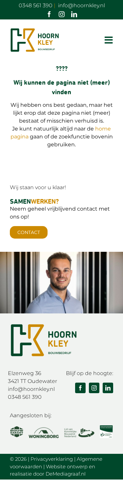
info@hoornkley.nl (31, 389)
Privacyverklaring (52, 459)
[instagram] (62, 14)
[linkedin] (74, 14)
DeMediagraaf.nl (66, 474)
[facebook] (49, 14)
